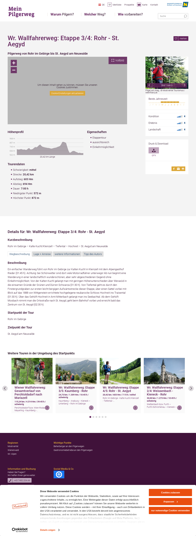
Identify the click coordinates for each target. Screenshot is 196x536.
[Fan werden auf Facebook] (59, 474)
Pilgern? (62, 14)
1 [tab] (90, 416)
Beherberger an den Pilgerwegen (69, 446)
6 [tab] (105, 416)
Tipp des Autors (93, 254)
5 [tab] (102, 416)
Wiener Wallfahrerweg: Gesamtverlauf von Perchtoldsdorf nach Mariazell (30, 393)
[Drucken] (183, 168)
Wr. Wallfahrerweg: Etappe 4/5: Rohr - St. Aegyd (121, 389)
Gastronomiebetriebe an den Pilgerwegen (73, 450)
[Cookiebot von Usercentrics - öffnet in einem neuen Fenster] (19, 530)
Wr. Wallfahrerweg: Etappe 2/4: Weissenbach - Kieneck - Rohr (165, 391)
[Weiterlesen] (47, 407)
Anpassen (168, 501)
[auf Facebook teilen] (174, 168)
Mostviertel (13, 446)
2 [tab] (93, 416)
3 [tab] (96, 416)
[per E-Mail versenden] (178, 168)
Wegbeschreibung (19, 254)
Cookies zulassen (170, 492)
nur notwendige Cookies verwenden (170, 510)
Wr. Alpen (12, 454)
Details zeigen (47, 530)
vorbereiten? (130, 14)
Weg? (95, 14)
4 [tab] (99, 416)
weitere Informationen (67, 254)
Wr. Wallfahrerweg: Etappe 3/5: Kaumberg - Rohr (77, 389)
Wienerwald (13, 450)
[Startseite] (23, 11)
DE (103, 5)
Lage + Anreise (42, 254)
